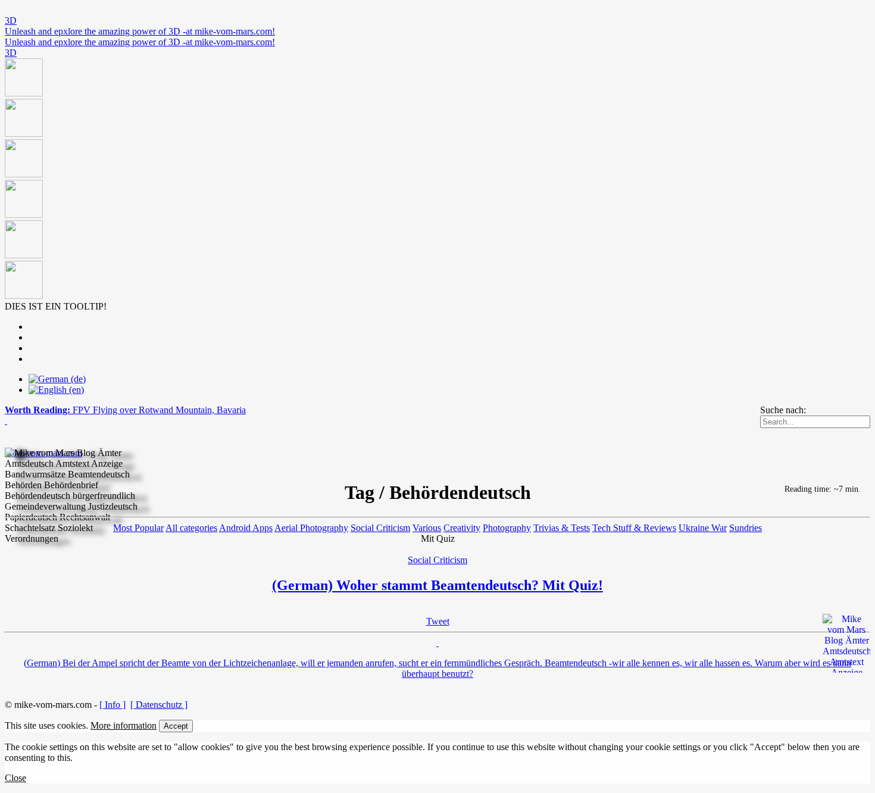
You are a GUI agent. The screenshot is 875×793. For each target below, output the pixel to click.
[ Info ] (112, 705)
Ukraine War (703, 528)
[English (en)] (56, 390)
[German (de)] (57, 379)
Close (15, 778)
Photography (507, 528)
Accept (176, 726)
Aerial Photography (311, 528)
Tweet (437, 621)
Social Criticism (380, 528)
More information (123, 725)
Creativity (461, 528)
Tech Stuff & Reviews (634, 528)
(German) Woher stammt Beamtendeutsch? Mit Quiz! (437, 585)
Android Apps (246, 528)
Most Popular (138, 528)
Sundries (745, 528)
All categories (191, 528)
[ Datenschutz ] (159, 705)
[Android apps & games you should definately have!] (437, 179)
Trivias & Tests (561, 528)
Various (426, 528)
